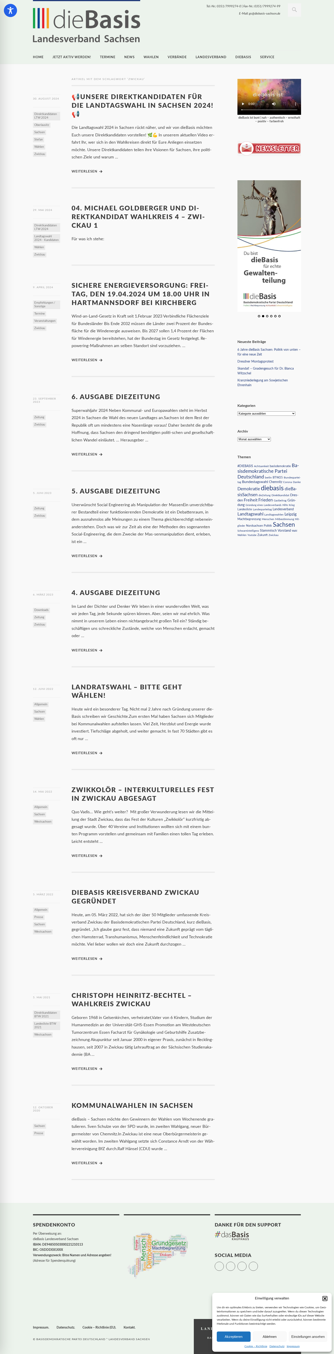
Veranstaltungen (44, 321)
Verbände (177, 57)
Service (267, 57)
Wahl (294, 531)
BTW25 (278, 477)
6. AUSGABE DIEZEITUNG (116, 397)
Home (38, 57)
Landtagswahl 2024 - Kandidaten (46, 238)
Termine (107, 57)
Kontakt (129, 1327)
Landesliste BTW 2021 (45, 1025)
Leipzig (290, 514)
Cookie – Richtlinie (255, 1346)
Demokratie (248, 489)
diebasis (243, 57)
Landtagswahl (250, 514)
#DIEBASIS (245, 466)
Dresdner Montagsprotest (255, 361)
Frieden (265, 500)
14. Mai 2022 (42, 791)
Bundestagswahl (255, 482)
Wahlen (151, 57)
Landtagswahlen (274, 514)
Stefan (38, 139)
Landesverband (211, 57)
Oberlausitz (41, 125)
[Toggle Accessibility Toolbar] (10, 10)
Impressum (293, 1346)
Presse (38, 917)
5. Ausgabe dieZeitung (116, 491)
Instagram (246, 1264)
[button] (325, 1298)
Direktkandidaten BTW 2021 (45, 1014)
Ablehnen (270, 1337)
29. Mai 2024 (42, 210)
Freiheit (250, 500)
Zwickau (39, 154)
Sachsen (39, 132)
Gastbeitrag (280, 500)
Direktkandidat (280, 495)
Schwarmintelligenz (248, 531)
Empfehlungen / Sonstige (44, 304)
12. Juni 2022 (43, 689)
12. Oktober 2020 (43, 1109)
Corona (287, 482)
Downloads (41, 610)
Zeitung (39, 417)
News (129, 57)
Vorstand (284, 530)
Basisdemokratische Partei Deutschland (268, 471)
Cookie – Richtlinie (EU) (98, 1327)
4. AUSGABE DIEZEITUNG (116, 593)
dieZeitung (265, 495)
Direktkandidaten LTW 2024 (45, 116)
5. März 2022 (43, 894)
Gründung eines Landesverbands (264, 505)
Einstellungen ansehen (308, 1337)
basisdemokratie (280, 466)
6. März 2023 (43, 594)
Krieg (292, 505)
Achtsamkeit (261, 466)
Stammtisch (268, 530)
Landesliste (244, 509)
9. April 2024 (43, 287)
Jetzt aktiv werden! (71, 57)
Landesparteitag (262, 509)
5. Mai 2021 (41, 997)
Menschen (268, 519)
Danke (297, 482)
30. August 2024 (46, 98)
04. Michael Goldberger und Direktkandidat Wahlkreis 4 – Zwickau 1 (138, 217)
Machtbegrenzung (249, 519)
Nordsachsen (254, 525)
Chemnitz (275, 482)
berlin (268, 477)
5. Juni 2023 (42, 493)
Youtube (252, 535)
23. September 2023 (44, 400)
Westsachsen (42, 821)
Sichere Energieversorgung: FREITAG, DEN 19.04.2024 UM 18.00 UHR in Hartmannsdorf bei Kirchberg (141, 294)
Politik (268, 525)
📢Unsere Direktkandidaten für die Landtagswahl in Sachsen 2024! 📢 (142, 106)
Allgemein (40, 704)
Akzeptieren (233, 1337)
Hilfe (285, 505)
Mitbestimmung (284, 519)
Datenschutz (276, 1346)
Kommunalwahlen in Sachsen (132, 1106)
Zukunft (262, 535)
